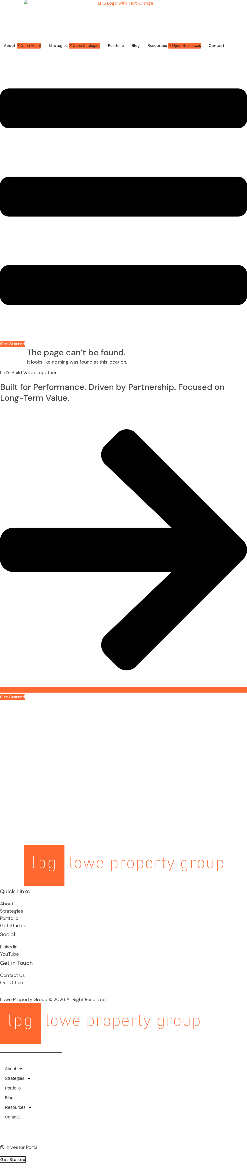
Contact (12, 1117)
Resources (15, 1107)
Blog (9, 1097)
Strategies (14, 1078)
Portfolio (13, 1088)
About (10, 1068)
